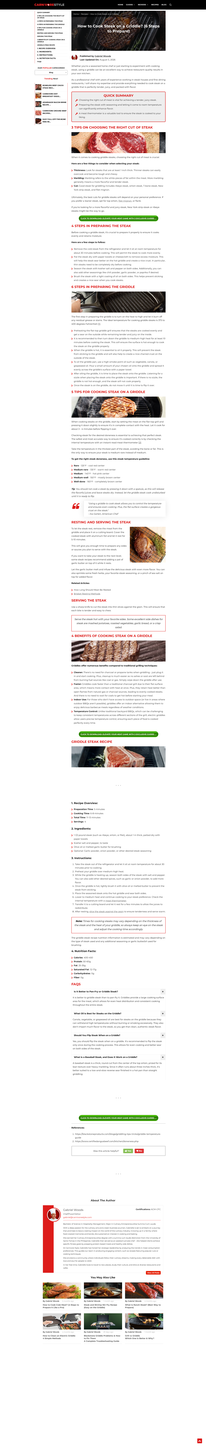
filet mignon (125, 201)
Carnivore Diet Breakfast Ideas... (52, 95)
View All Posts (153, 1273)
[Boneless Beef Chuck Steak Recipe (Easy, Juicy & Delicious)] (38, 87)
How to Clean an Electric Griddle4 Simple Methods (59, 1337)
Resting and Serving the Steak (50, 33)
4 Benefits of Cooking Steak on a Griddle (51, 41)
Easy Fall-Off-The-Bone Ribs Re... (54, 120)
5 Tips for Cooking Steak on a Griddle (49, 29)
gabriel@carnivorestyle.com (77, 1217)
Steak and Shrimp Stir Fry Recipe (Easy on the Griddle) (100, 1306)
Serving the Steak (44, 36)
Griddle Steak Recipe (46, 45)
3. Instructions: (45, 55)
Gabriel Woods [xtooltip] (103, 56)
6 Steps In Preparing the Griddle (50, 24)
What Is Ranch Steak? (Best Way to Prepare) (143, 1306)
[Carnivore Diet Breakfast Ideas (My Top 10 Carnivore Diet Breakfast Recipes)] (38, 95)
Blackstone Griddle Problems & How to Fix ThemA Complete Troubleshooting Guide (102, 1338)
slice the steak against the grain (106, 911)
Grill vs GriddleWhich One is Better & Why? (139, 1337)
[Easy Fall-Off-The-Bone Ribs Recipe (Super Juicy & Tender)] (38, 121)
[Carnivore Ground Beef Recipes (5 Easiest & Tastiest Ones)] (38, 112)
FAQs (39, 61)
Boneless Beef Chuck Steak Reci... (53, 86)
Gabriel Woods (73, 1210)
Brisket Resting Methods (87, 593)
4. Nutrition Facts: (46, 58)
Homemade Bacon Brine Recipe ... (54, 103)
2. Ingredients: (44, 52)
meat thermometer (115, 900)
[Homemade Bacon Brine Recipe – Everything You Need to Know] (38, 104)
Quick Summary (43, 12)
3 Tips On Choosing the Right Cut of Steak (50, 17)
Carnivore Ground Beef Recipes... (55, 112)
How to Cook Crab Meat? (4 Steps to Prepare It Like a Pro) (61, 1306)
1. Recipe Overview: (46, 48)
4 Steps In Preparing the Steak (50, 21)
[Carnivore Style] (49, 5)
